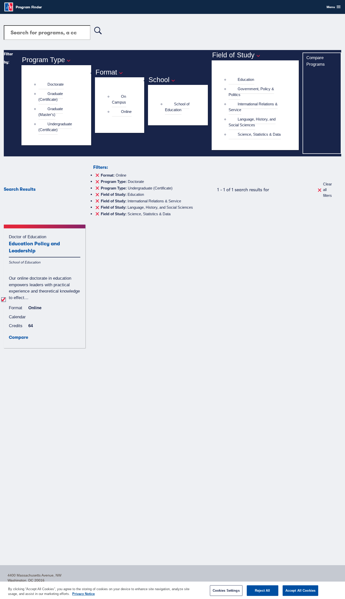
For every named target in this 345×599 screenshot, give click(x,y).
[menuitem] (58, 84)
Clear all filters (327, 190)
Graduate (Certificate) (50, 96)
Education (246, 79)
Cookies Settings (226, 590)
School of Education (177, 107)
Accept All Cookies (300, 590)
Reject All (262, 590)
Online (126, 111)
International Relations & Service (253, 107)
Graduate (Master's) (50, 112)
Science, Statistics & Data (259, 134)
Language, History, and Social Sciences (252, 122)
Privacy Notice (83, 594)
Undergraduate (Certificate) (55, 127)
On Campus (119, 99)
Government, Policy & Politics (251, 92)
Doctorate (55, 84)
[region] (172, 590)
